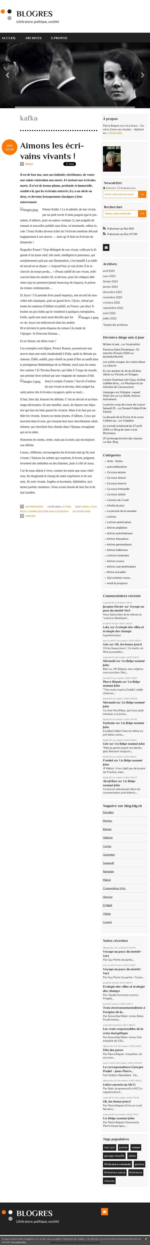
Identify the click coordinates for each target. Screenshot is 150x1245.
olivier (132, 1155)
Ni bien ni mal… (112, 344)
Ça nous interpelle (118, 488)
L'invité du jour (116, 505)
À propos (59, 38)
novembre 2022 (112, 297)
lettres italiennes (117, 549)
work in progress (117, 583)
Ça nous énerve (116, 483)
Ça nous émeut (116, 477)
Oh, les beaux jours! (128, 644)
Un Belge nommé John (130, 743)
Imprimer (30, 516)
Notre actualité (116, 572)
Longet (107, 922)
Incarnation (133, 344)
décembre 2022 (112, 292)
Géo (106, 644)
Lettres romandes (118, 555)
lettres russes (115, 561)
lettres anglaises (117, 527)
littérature (135, 1172)
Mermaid (109, 661)
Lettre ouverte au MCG (119, 1084)
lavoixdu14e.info (113, 356)
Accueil (9, 38)
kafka (85, 506)
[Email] (106, 247)
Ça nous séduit (116, 494)
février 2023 (110, 281)
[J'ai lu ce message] (146, 1238)
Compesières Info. (114, 888)
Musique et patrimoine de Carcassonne (123, 384)
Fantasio (109, 723)
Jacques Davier (113, 606)
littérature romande (117, 1164)
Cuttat (107, 846)
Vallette (108, 837)
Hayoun (107, 896)
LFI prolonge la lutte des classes (122, 438)
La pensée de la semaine (122, 511)
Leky (106, 627)
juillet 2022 (109, 318)
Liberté (111, 365)
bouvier (43, 511)
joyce (93, 506)
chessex (109, 1180)
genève (139, 1164)
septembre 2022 (113, 307)
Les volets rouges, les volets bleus (124, 361)
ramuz (53, 511)
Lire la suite (115, 132)
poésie (123, 1147)
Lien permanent (34, 506)
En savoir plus (19, 1241)
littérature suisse (114, 1172)
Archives (33, 38)
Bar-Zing (112, 441)
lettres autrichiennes (120, 533)
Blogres (34, 13)
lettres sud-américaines (121, 566)
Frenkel (108, 760)
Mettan (107, 820)
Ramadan (108, 871)
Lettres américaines (119, 522)
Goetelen (109, 854)
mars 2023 (109, 276)
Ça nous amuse (116, 472)
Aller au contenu (12, 3)
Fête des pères (113, 1050)
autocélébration (117, 466)
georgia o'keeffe (114, 1155)
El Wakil (107, 905)
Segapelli (108, 863)
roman (136, 1147)
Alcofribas (110, 781)
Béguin (107, 829)
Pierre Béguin (112, 681)
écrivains (63, 511)
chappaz (33, 511)
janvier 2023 (110, 286)
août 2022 (109, 313)
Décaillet (108, 812)
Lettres (66, 506)
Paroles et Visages (126, 374)
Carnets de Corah (118, 500)
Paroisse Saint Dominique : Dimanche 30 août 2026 (121, 351)
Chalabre (128, 420)
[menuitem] (11, 37)
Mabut (107, 879)
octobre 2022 (111, 302)
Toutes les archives (115, 324)
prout (23, 511)
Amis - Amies (115, 461)
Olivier (107, 913)
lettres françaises (118, 538)
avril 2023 (109, 270)
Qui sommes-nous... (119, 577)
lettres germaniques (119, 544)
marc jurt (109, 1147)
